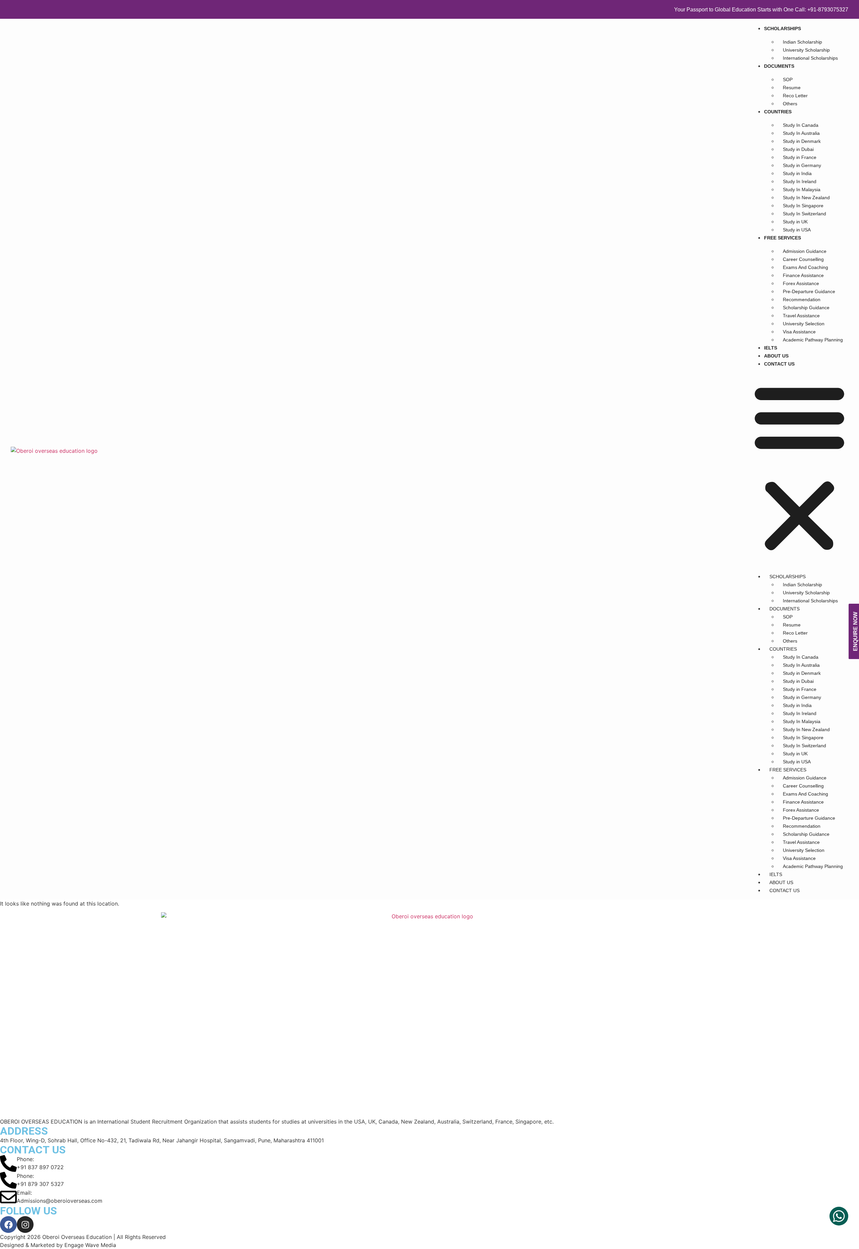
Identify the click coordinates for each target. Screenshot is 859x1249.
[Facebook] (8, 1224)
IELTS (770, 347)
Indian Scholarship (802, 42)
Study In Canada (800, 125)
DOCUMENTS (779, 66)
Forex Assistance (801, 283)
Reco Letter (795, 95)
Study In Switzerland (804, 213)
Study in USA (797, 229)
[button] (799, 467)
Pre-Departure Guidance (809, 291)
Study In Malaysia (801, 189)
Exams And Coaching (805, 267)
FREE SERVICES (782, 237)
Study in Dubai (798, 149)
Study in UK (795, 221)
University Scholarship (806, 50)
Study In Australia (801, 133)
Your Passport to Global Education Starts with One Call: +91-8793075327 (761, 9)
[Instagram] (25, 1224)
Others (790, 103)
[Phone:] (8, 1163)
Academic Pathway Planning (813, 339)
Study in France (799, 157)
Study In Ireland (799, 181)
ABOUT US (776, 356)
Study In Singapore (803, 205)
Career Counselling (803, 259)
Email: (24, 1192)
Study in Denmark (802, 141)
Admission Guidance (804, 251)
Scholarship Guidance (806, 307)
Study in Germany (802, 165)
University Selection (803, 323)
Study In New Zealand (806, 197)
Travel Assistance (801, 315)
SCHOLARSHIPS (782, 28)
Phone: (25, 1159)
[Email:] (8, 1197)
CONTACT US (779, 364)
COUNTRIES (778, 111)
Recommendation (801, 299)
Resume (792, 87)
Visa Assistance (799, 331)
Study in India (797, 173)
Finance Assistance (803, 275)
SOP (788, 79)
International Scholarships (810, 58)
